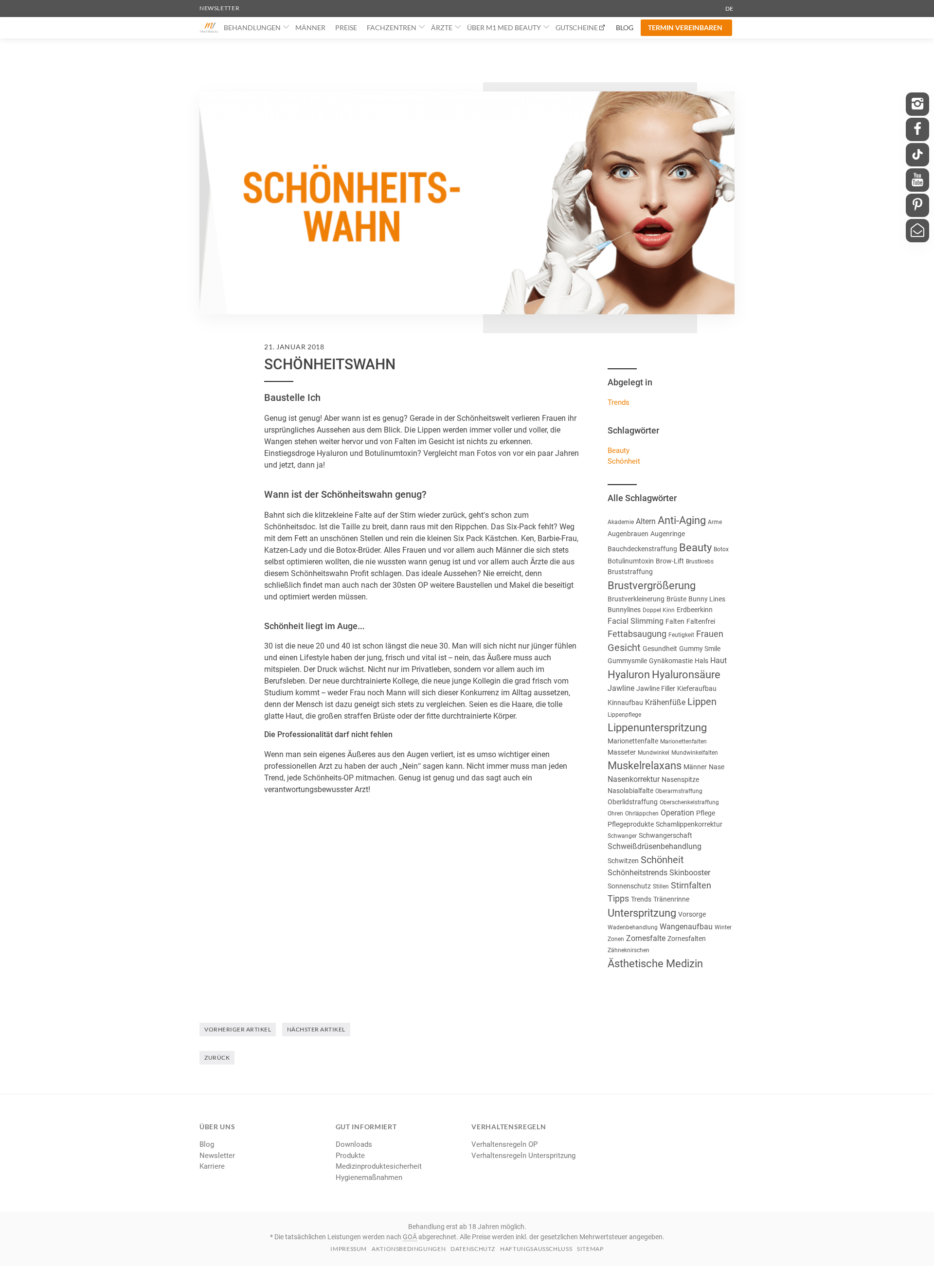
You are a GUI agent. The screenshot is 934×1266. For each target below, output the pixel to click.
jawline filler (655, 688)
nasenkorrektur (634, 779)
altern (646, 521)
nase (716, 767)
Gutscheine (577, 28)
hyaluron (629, 675)
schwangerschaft (665, 835)
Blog (624, 28)
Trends (618, 402)
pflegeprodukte (631, 824)
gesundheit (660, 648)
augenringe (667, 534)
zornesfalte (645, 938)
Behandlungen (252, 28)
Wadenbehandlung (633, 927)
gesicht (624, 647)
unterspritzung (642, 913)
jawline (621, 688)
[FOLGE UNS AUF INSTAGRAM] (917, 104)
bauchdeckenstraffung (642, 549)
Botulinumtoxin (631, 561)
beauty (618, 450)
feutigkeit (681, 635)
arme (715, 522)
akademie (621, 522)
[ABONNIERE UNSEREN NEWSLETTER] (917, 230)
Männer (310, 28)
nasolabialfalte (630, 791)
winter (723, 927)
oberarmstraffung (678, 791)
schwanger (622, 835)
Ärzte (441, 28)
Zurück (217, 1057)
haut (718, 660)
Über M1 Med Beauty (504, 28)
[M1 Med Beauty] (209, 28)
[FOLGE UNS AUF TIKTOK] (917, 154)
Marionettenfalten (683, 741)
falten (674, 621)
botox (721, 549)
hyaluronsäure (686, 675)
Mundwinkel (653, 752)
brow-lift (670, 561)
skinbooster (689, 872)
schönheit (624, 461)
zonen (616, 939)
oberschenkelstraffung (689, 802)
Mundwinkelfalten (694, 752)
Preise (346, 28)
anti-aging (682, 520)
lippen (702, 701)
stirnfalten (691, 885)
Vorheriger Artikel (237, 1029)
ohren (615, 813)
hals (701, 661)
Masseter (622, 752)
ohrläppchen (642, 813)
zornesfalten (686, 938)
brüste (676, 599)
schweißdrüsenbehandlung (654, 846)
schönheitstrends (637, 872)
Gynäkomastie (671, 661)
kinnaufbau (625, 702)
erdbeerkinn (695, 610)
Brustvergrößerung (652, 585)
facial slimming (636, 621)
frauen (709, 634)
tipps (618, 898)
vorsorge (692, 914)
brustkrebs (700, 561)
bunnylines (624, 610)
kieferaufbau (697, 688)
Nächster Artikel (316, 1029)
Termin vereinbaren (685, 28)
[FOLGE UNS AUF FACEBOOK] (917, 129)
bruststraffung (630, 572)
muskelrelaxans (645, 766)
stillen (661, 886)
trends (641, 899)
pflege (705, 813)
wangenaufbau (686, 926)
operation (677, 812)
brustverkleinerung (636, 599)
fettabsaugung (637, 634)
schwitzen (623, 861)
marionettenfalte (633, 741)
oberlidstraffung (633, 802)
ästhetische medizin (655, 964)
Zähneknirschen (628, 950)
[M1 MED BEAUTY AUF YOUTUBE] (917, 180)
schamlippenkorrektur (689, 824)
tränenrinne (671, 899)
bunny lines (706, 599)
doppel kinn (659, 610)
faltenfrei (700, 621)
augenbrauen (628, 534)
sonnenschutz (629, 886)
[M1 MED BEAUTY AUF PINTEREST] (917, 205)
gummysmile (627, 661)
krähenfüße (665, 702)
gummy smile (699, 648)
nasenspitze (680, 779)
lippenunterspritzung (657, 728)
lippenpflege (624, 714)
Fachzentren (391, 28)
